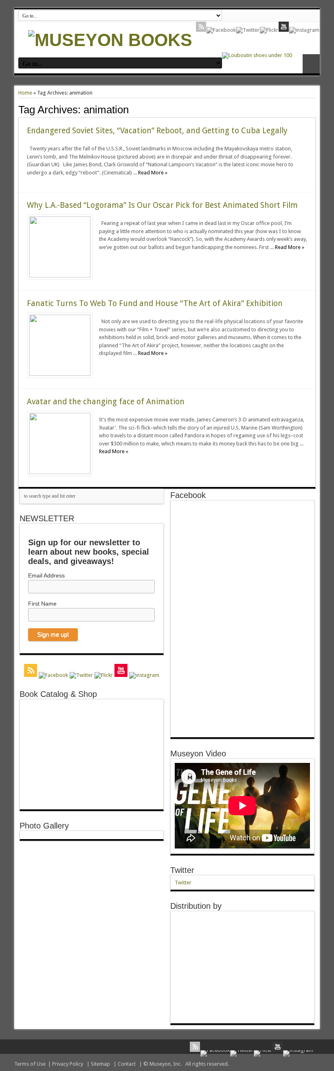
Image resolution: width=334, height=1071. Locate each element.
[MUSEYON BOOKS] (110, 40)
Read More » (152, 173)
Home (25, 93)
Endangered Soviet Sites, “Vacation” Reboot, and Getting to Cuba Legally (157, 130)
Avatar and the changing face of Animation (106, 401)
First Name (42, 603)
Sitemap (100, 1064)
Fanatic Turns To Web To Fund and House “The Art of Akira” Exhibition (155, 303)
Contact (127, 1064)
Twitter (182, 870)
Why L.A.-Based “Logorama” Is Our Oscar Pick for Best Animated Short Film (162, 205)
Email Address (46, 575)
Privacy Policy (67, 1064)
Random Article (311, 63)
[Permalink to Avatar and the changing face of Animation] (60, 472)
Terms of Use (30, 1064)
